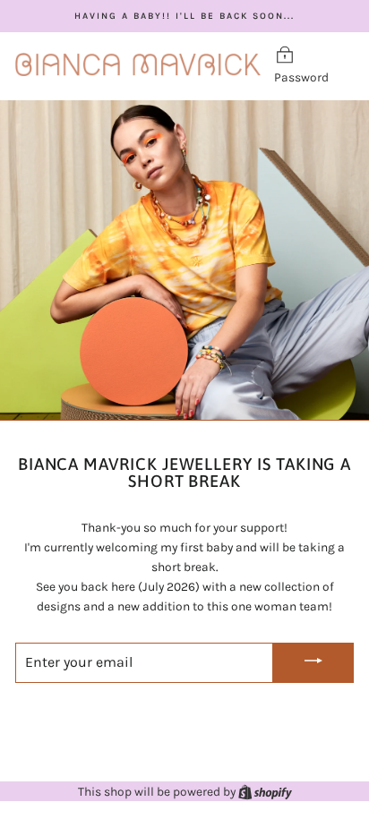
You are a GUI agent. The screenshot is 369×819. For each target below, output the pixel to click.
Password (301, 77)
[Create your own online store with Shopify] (265, 791)
